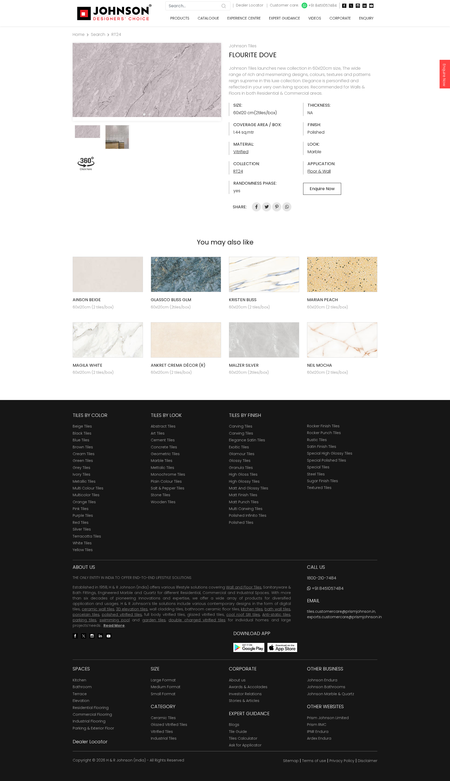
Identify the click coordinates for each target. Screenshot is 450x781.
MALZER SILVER (244, 365)
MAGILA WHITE (87, 365)
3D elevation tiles (132, 609)
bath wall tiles (277, 609)
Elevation (81, 700)
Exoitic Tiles (239, 447)
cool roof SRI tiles (243, 614)
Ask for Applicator (245, 745)
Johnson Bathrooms (326, 686)
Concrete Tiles (164, 447)
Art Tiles (158, 433)
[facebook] (343, 6)
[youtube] (370, 6)
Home (79, 34)
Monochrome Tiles (168, 474)
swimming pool (114, 620)
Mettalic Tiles (162, 467)
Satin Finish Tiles (321, 446)
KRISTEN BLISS (243, 300)
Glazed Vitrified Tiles (169, 724)
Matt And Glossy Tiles (248, 488)
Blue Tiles (81, 440)
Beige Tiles (82, 426)
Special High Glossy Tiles (329, 453)
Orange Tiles (84, 502)
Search (98, 34)
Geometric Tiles (165, 453)
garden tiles (154, 620)
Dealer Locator (250, 5)
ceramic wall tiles (98, 609)
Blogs (234, 724)
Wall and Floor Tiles (243, 587)
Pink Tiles (81, 508)
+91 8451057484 (322, 5)
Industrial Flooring (89, 721)
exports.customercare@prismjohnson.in (344, 616)
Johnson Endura (322, 680)
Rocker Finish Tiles (323, 426)
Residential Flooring (91, 707)
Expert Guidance (284, 18)
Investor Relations (245, 693)
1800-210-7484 (321, 578)
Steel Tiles (316, 474)
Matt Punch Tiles (244, 502)
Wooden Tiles (163, 502)
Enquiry (366, 18)
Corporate (340, 18)
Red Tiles (81, 522)
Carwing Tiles (241, 433)
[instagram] (356, 6)
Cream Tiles (84, 453)
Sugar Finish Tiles (322, 480)
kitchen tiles (252, 609)
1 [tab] (144, 114)
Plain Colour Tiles (166, 481)
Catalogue (208, 18)
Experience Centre (244, 18)
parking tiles (84, 620)
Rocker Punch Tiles (324, 432)
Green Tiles (83, 460)
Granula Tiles (241, 467)
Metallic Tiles (84, 481)
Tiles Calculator (243, 738)
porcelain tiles (86, 614)
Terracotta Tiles (87, 536)
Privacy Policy (341, 760)
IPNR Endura (317, 731)
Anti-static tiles (276, 614)
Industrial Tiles (164, 738)
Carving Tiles (240, 426)
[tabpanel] (147, 80)
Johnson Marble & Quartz (330, 693)
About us (237, 680)
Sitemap (291, 760)
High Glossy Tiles (244, 481)
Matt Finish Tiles (243, 495)
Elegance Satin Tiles (247, 440)
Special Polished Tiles (326, 460)
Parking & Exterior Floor (93, 728)
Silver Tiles (82, 529)
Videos (314, 18)
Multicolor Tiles (86, 495)
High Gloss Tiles (243, 474)
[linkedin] (363, 6)
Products (179, 18)
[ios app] (282, 647)
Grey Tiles (81, 467)
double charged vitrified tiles (197, 620)
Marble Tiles (161, 460)
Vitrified (240, 152)
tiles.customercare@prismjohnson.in (341, 611)
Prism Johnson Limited (328, 717)
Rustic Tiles (317, 439)
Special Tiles (318, 467)
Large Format (163, 680)
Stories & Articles (244, 700)
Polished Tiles (241, 522)
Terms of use (314, 760)
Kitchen (79, 680)
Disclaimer (367, 760)
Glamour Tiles (241, 453)
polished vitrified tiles (122, 614)
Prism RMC (316, 724)
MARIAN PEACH (322, 300)
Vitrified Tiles (162, 731)
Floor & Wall (319, 171)
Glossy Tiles (240, 460)
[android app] (248, 647)
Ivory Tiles (81, 474)
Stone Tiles (160, 495)
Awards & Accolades (248, 686)
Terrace (80, 693)
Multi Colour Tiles (88, 488)
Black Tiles (82, 433)
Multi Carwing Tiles (245, 508)
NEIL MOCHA (319, 365)
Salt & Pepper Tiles (167, 488)
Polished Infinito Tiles (247, 515)
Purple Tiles (83, 515)
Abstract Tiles (163, 426)
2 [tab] (149, 114)
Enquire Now (444, 75)
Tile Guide (238, 731)
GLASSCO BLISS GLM (171, 300)
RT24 (116, 34)
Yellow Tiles (83, 549)
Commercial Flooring (92, 714)
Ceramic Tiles (163, 717)
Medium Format (165, 686)
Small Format (163, 693)
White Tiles (82, 543)
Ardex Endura (319, 738)
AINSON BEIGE (87, 300)
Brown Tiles (83, 447)
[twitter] (349, 6)
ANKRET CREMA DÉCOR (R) (178, 365)
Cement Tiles (163, 440)
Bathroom (82, 686)
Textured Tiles (319, 487)
